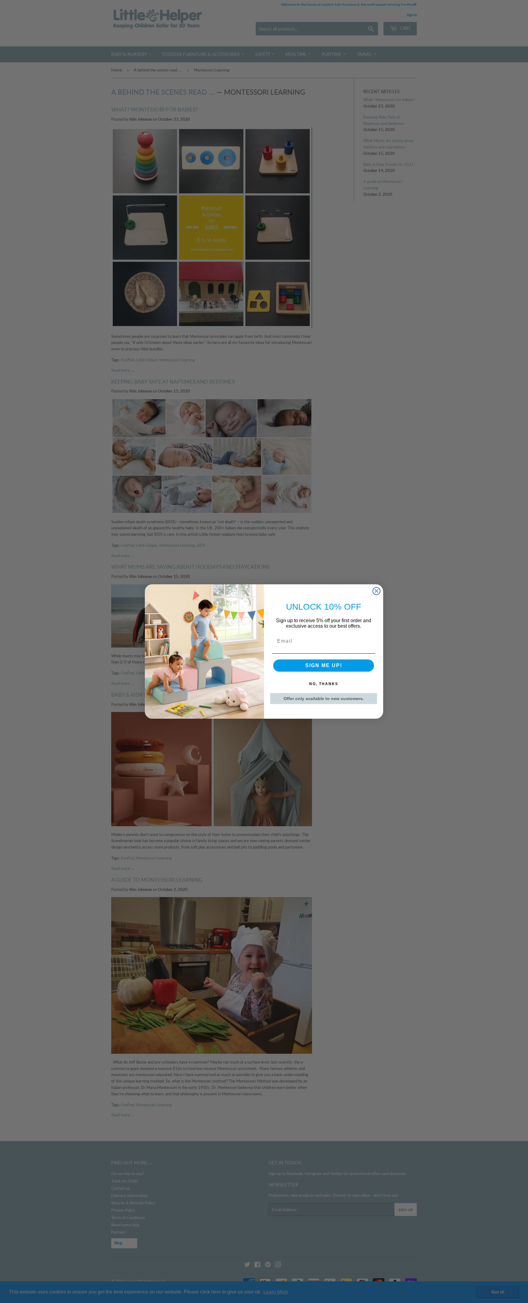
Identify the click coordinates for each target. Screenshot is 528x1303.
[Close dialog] (376, 591)
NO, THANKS (323, 684)
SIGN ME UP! (323, 665)
